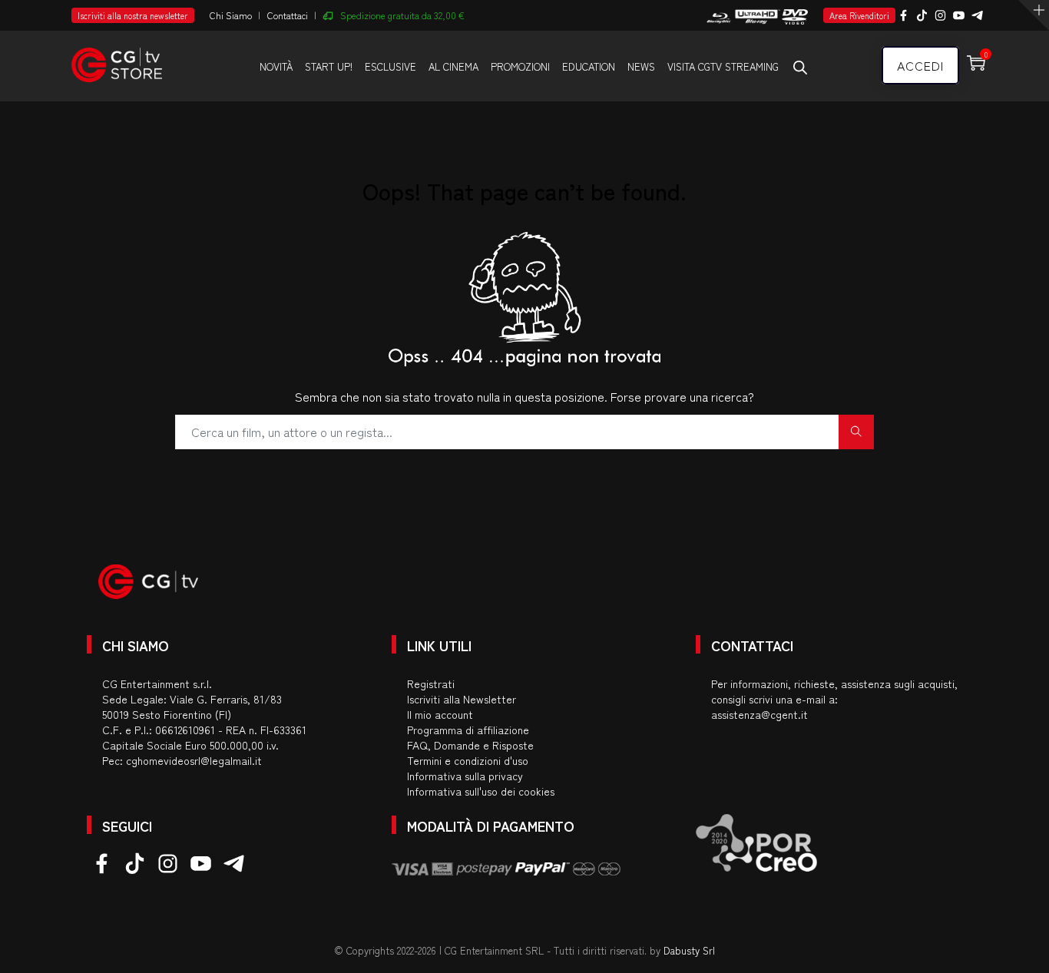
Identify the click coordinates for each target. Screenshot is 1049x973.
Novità (276, 66)
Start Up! (328, 66)
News (641, 66)
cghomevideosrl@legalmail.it (194, 760)
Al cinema (453, 66)
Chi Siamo (231, 15)
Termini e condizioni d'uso (467, 760)
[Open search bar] (800, 66)
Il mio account (440, 714)
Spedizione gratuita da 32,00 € (402, 15)
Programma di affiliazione (468, 729)
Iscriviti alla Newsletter (461, 699)
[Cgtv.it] (116, 58)
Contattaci (287, 15)
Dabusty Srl (689, 950)
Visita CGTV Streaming (723, 66)
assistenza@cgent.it (759, 714)
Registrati (431, 683)
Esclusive (390, 66)
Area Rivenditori (859, 15)
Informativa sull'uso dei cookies (480, 791)
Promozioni (520, 66)
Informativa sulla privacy (465, 775)
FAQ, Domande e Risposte (470, 745)
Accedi (920, 65)
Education (588, 66)
